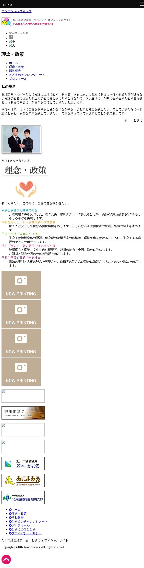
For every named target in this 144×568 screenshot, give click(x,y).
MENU (7, 4)
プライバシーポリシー (27, 533)
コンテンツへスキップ (17, 11)
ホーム (13, 62)
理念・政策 (16, 66)
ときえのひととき (24, 529)
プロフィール (18, 78)
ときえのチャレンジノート (27, 74)
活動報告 (15, 70)
